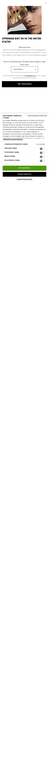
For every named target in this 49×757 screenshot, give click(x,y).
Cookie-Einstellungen (24, 179)
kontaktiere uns (30, 76)
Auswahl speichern (25, 174)
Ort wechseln (25, 84)
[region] (24, 435)
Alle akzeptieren (24, 168)
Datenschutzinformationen (13, 139)
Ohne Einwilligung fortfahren (37, 115)
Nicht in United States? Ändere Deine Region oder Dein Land (24, 63)
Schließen (46, 3)
